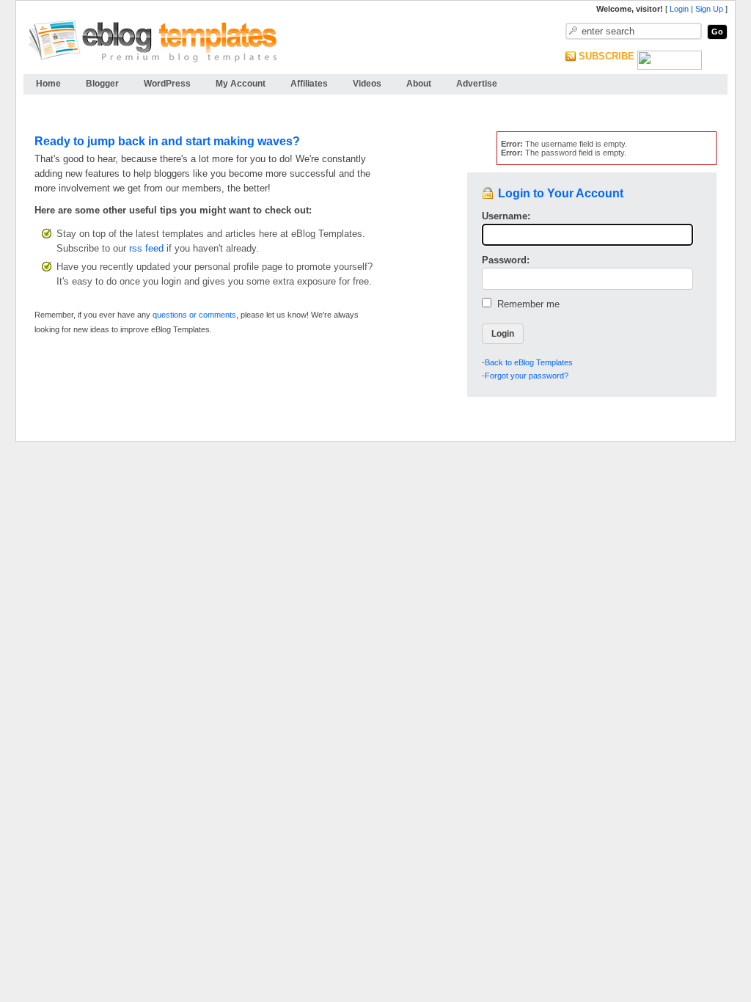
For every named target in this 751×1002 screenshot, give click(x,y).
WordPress (167, 83)
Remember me (525, 304)
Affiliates (309, 83)
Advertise (476, 83)
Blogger (102, 83)
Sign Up (709, 8)
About (418, 83)
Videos (367, 83)
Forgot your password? (526, 375)
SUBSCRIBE (606, 56)
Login (679, 8)
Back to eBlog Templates (529, 362)
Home (48, 83)
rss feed (146, 248)
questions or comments (194, 314)
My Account (240, 83)
